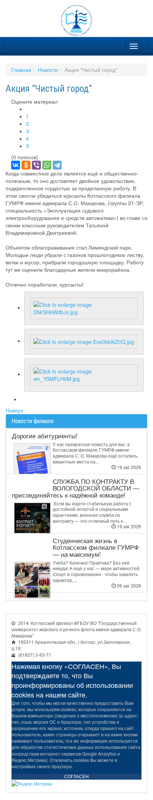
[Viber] (36, 165)
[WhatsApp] (46, 165)
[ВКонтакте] (15, 165)
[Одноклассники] (26, 165)
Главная (21, 69)
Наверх (14, 410)
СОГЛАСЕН (76, 776)
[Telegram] (57, 165)
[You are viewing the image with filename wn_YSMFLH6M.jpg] (83, 374)
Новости (48, 69)
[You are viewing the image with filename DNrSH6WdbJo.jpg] (83, 307)
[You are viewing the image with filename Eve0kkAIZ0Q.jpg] (83, 340)
